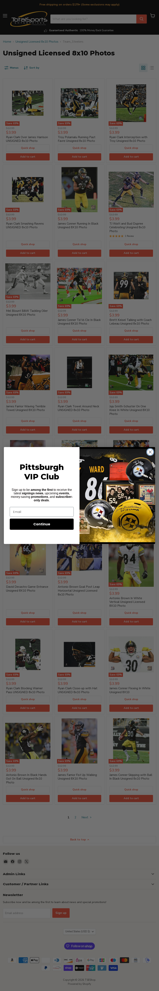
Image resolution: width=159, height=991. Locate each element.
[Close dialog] (150, 452)
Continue (41, 524)
